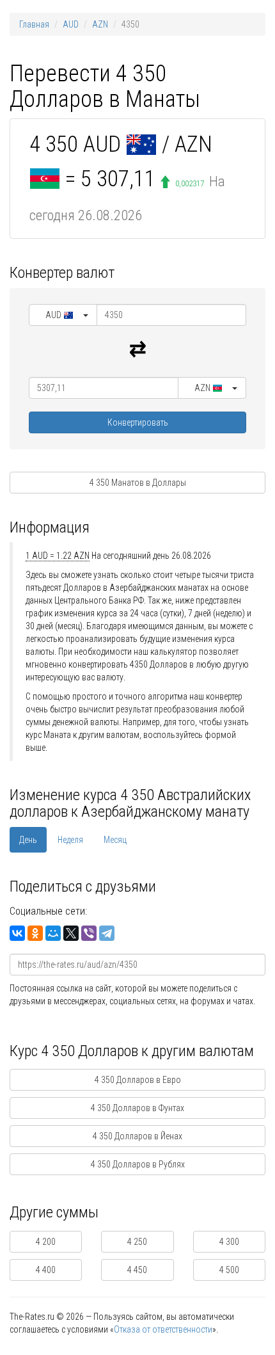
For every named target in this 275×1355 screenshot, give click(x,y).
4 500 (229, 1270)
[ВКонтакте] (17, 933)
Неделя (70, 840)
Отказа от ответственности (163, 1329)
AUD (71, 24)
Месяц (115, 840)
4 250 (137, 1242)
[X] (71, 933)
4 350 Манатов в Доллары (138, 482)
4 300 (229, 1242)
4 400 (46, 1270)
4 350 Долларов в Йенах (137, 1136)
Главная (34, 24)
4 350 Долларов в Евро (138, 1080)
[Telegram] (106, 933)
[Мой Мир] (53, 933)
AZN (100, 24)
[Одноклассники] (35, 933)
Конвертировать (137, 422)
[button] (63, 315)
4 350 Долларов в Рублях (138, 1164)
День (28, 840)
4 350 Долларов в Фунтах (137, 1108)
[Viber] (89, 933)
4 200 (46, 1242)
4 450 (137, 1270)
